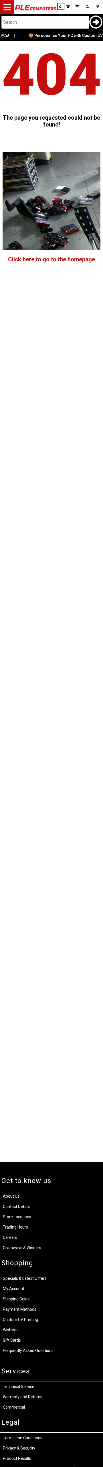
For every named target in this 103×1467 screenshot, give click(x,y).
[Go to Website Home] (35, 10)
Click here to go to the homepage (51, 259)
